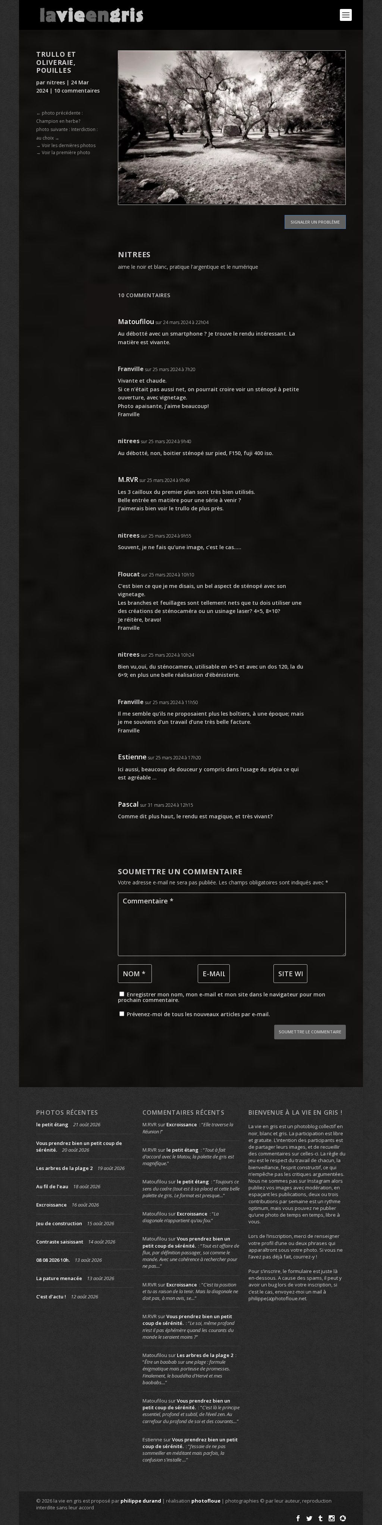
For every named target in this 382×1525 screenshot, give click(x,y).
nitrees (56, 82)
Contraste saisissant (59, 1241)
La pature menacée (59, 1278)
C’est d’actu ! (51, 1296)
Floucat (129, 574)
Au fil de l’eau (52, 1186)
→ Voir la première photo (63, 152)
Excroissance (51, 1204)
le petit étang (52, 1124)
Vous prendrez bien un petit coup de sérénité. (186, 1242)
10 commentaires (77, 90)
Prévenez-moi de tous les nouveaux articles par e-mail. (198, 1014)
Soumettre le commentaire (310, 1031)
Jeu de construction (59, 1223)
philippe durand (140, 1500)
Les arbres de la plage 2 (64, 1168)
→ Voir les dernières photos (66, 145)
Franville (131, 369)
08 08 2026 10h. (53, 1260)
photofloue (205, 1500)
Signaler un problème (315, 222)
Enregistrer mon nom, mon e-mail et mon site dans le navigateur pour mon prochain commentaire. (221, 997)
